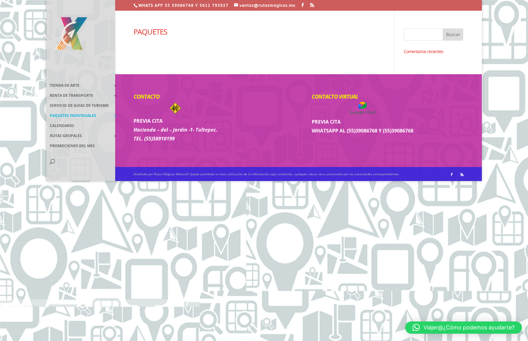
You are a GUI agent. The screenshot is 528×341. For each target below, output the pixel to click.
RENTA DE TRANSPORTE (71, 95)
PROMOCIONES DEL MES (72, 146)
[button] (463, 327)
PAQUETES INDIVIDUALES (73, 116)
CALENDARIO (62, 126)
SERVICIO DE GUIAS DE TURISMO (79, 105)
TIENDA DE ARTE (64, 85)
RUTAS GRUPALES (66, 136)
